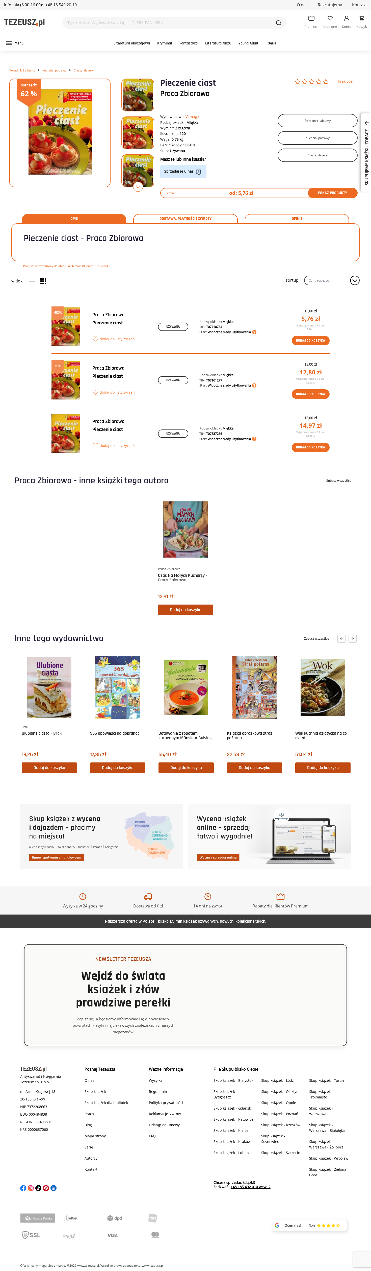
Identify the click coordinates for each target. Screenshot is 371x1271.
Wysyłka (155, 1080)
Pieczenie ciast (107, 323)
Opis (74, 218)
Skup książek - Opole (278, 1102)
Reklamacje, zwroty (165, 1113)
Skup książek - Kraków (232, 1141)
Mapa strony (95, 1136)
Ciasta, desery (84, 70)
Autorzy (91, 1158)
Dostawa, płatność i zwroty (185, 218)
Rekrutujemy (330, 5)
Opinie (297, 218)
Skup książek (95, 1091)
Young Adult (248, 43)
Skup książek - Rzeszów (280, 1124)
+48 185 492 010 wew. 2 (251, 1186)
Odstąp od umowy (164, 1124)
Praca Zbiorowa (185, 94)
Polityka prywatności (166, 1102)
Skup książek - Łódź (277, 1080)
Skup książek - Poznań (279, 1113)
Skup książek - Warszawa (321, 1111)
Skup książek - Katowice (233, 1119)
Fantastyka (188, 43)
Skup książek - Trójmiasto (321, 1094)
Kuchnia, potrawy (54, 70)
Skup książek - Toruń (326, 1080)
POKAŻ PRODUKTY (332, 193)
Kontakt (359, 5)
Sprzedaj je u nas (179, 171)
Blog (88, 1124)
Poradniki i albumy (22, 70)
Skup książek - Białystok (233, 1080)
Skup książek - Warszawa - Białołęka (327, 1127)
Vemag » (193, 116)
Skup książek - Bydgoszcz (225, 1094)
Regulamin (158, 1091)
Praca (89, 1113)
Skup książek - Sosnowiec (273, 1139)
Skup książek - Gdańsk (232, 1108)
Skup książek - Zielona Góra (327, 1172)
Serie (272, 43)
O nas (302, 5)
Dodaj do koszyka (310, 340)
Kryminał (164, 43)
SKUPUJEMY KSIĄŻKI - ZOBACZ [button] (366, 156)
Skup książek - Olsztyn (280, 1091)
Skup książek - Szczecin (280, 1152)
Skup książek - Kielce (231, 1130)
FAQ (152, 1136)
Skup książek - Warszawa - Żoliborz (326, 1144)
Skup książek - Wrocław (328, 1158)
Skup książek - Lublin (231, 1152)
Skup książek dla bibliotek (106, 1102)
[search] (278, 23)
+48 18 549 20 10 (61, 5)
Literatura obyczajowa (132, 43)
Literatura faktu (218, 43)
